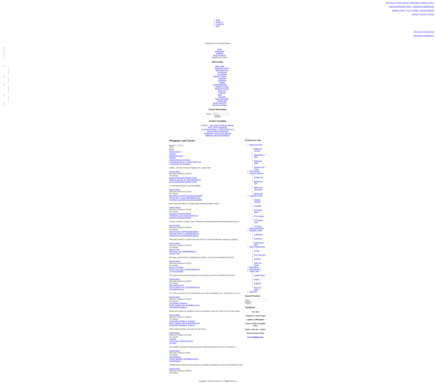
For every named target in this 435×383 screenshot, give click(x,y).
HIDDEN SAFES (398, 10)
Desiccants (258, 238)
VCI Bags (257, 206)
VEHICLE (424, 3)
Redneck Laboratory (219, 105)
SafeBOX (257, 283)
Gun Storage (222, 72)
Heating (222, 82)
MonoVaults (258, 194)
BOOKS (431, 14)
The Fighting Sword (176, 285)
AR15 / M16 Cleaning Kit (217, 127)
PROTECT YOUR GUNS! (424, 32)
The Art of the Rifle (176, 267)
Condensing (222, 80)
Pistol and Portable (222, 99)
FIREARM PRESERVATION (400, 7)
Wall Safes (222, 97)
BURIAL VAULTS (419, 14)
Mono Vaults (219, 66)
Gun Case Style (259, 255)
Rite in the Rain (255, 269)
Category (172, 154)
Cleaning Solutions (257, 201)
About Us (219, 22)
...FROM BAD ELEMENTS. (423, 36)
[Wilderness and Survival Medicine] (217, 133)
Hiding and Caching (258, 150)
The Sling (172, 339)
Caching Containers (256, 173)
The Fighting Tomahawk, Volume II (182, 321)
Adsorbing (222, 78)
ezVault (256, 251)
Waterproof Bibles (258, 162)
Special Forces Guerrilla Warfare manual (183, 231)
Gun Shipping (222, 74)
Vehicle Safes (222, 101)
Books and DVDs (219, 103)
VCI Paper (258, 226)
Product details (174, 172)
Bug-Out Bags (254, 171)
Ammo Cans (258, 177)
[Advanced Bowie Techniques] (217, 129)
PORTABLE (414, 3)
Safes (220, 95)
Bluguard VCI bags (222, 89)
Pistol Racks (253, 267)
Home (218, 20)
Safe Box (257, 259)
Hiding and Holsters (256, 228)
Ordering (172, 158)
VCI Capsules (259, 216)
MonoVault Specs (222, 70)
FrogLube (222, 93)
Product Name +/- (175, 152)
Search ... (209, 114)
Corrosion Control (255, 196)
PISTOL (406, 3)
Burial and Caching (222, 68)
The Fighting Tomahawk (178, 303)
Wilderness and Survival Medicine (217, 135)
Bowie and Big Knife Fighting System (183, 178)
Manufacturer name (176, 156)
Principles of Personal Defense (180, 214)
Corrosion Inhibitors (220, 84)
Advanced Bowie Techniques (217, 131)
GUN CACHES (413, 10)
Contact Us (220, 24)
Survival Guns (174, 249)
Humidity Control (219, 76)
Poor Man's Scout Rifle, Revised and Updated (185, 196)
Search (217, 116)
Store (218, 26)
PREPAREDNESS (427, 10)
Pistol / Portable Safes (257, 247)
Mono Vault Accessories (258, 188)
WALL (431, 3)
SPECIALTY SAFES (394, 3)
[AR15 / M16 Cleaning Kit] (217, 125)
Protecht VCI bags (222, 87)
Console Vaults (259, 275)
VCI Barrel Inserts (258, 211)
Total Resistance (175, 357)
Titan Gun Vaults (257, 264)
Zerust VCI (222, 91)
